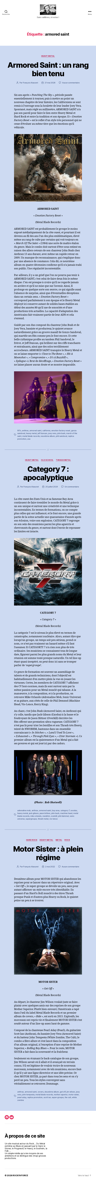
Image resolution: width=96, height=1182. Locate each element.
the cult (68, 1097)
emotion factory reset (60, 430)
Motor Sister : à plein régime (48, 853)
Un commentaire (72, 487)
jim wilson (71, 1092)
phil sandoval (61, 436)
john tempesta (28, 1094)
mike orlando (36, 816)
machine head (66, 813)
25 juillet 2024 (51, 487)
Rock (67, 840)
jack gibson (34, 813)
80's (19, 430)
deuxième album (51, 1092)
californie (46, 430)
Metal (59, 840)
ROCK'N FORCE (20, 1175)
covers (41, 1092)
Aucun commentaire (70, 83)
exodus (74, 810)
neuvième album (48, 436)
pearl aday (21, 1097)
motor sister (73, 1094)
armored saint (35, 430)
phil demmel (63, 816)
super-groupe (58, 1097)
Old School (47, 460)
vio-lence (53, 819)
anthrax (25, 430)
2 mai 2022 (50, 866)
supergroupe (31, 819)
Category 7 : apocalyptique (48, 473)
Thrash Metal (63, 460)
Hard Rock (31, 840)
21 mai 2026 (50, 83)
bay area (55, 810)
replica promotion (34, 1097)
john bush (61, 433)
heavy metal (31, 433)
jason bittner (45, 813)
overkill (54, 816)
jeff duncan (42, 433)
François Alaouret (30, 83)
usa (28, 439)
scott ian (47, 1097)
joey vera (52, 433)
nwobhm (46, 816)
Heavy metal (48, 56)
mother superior (61, 1094)
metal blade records (31, 436)
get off (63, 1092)
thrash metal (43, 819)
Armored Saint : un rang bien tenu (48, 69)
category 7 (65, 810)
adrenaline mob (24, 810)
